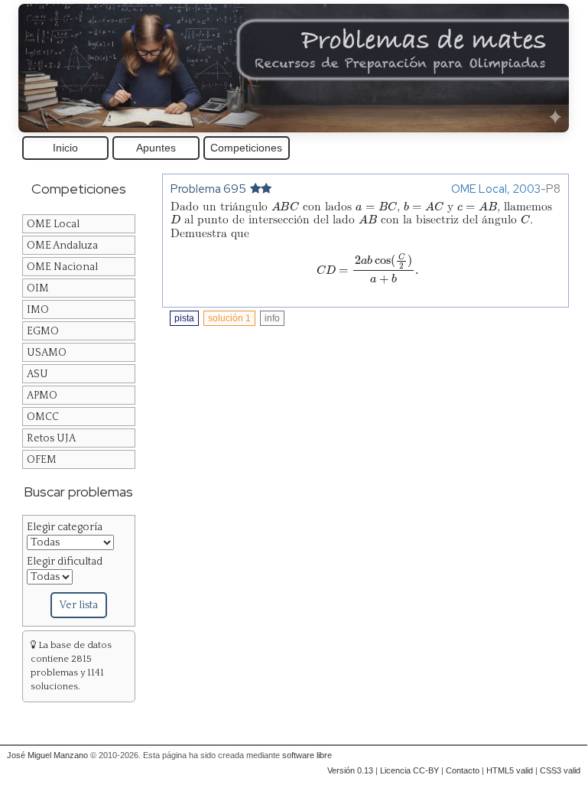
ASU (37, 374)
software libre (307, 755)
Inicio (65, 148)
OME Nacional (62, 267)
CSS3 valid (560, 770)
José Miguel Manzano (47, 755)
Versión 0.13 (350, 770)
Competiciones (246, 148)
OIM (38, 288)
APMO (42, 395)
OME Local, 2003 (496, 188)
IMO (38, 310)
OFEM (42, 460)
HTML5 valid (509, 770)
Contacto (462, 770)
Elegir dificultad (64, 561)
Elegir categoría (64, 527)
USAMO (47, 353)
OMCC (43, 417)
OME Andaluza (62, 245)
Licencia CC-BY (409, 770)
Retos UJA (51, 438)
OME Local (53, 224)
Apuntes (156, 148)
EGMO (43, 331)
